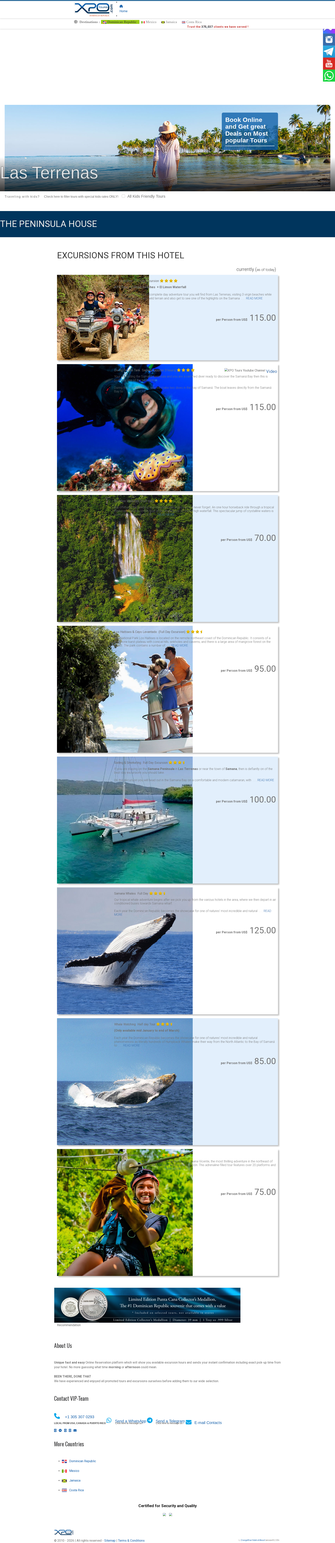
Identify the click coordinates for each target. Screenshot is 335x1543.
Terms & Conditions (131, 1540)
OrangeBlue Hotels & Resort (253, 1540)
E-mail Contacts (208, 1423)
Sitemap (110, 1540)
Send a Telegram (170, 1421)
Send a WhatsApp (130, 1421)
